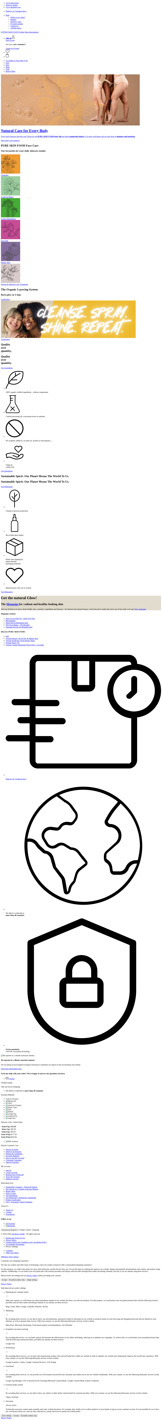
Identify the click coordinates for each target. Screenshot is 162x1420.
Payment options (16, 24)
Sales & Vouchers (12, 1162)
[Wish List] (7, 52)
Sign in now (10, 40)
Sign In (8, 1170)
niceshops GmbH (18, 1234)
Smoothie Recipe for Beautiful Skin (19, 627)
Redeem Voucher (12, 1179)
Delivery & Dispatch (13, 1152)
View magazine (140, 609)
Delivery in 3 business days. (16, 11)
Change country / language (29, 1230)
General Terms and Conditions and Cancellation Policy (26, 1242)
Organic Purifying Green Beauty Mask (20, 641)
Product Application (13, 1200)
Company (9, 1251)
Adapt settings (32, 1280)
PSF (7, 636)
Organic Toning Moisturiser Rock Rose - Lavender (25, 645)
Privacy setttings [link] (12, 1247)
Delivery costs (15, 22)
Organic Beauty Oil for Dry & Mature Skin (22, 639)
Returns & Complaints (14, 1154)
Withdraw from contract (10, 1257)
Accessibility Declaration (15, 1244)
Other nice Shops (12, 1253)
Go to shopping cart (13, 7)
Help (7, 15)
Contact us (14, 26)
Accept (4, 1280)
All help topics (15, 28)
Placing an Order (12, 1149)
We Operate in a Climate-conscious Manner (22, 1189)
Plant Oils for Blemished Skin (17, 623)
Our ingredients (7, 368)
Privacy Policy (11, 1240)
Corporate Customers (14, 1160)
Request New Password (15, 1175)
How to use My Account (15, 1158)
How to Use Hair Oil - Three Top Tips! (20, 619)
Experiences (10, 1214)
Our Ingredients (11, 1196)
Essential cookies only (17, 1280)
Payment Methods (12, 1156)
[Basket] (83, 55)
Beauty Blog (10, 1191)
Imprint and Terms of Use (15, 1238)
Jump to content (12, 5)
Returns (13, 20)
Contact (9, 1212)
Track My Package (13, 1177)
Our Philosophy (7, 487)
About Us (9, 1210)
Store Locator (11, 1193)
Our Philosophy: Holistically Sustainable (21, 1198)
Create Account (11, 1173)
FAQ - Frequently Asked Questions (19, 1202)
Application (5, 299)
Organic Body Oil (12, 643)
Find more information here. (11, 1069)
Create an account (12, 48)
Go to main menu (12, 3)
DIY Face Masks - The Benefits (18, 625)
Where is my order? (17, 17)
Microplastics (11, 621)
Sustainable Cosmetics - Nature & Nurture (21, 1187)
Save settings (6, 1416)
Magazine (12, 604)
